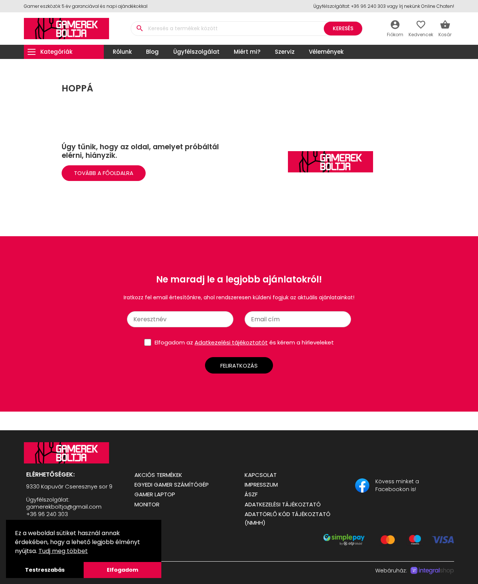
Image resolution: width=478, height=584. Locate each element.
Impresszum (261, 484)
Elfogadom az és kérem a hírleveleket (244, 342)
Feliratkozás (239, 365)
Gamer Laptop (154, 494)
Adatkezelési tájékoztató (283, 504)
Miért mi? (247, 52)
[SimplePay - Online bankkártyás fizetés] (388, 543)
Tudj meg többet (63, 551)
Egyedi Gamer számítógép (171, 484)
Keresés (343, 28)
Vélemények (326, 52)
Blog (152, 52)
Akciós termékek (158, 475)
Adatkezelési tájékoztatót (231, 342)
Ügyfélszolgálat (196, 52)
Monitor (146, 504)
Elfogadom (122, 570)
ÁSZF (251, 494)
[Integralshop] (432, 570)
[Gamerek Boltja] (73, 452)
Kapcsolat (261, 475)
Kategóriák (56, 52)
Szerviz (285, 52)
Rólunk (122, 52)
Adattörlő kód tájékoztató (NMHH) (287, 518)
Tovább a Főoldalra (103, 173)
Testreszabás (45, 570)
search (139, 28)
